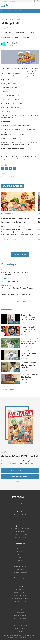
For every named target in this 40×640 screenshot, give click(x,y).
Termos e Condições (20, 628)
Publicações (20, 569)
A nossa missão (20, 532)
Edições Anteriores (20, 615)
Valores (3, 11)
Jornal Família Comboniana (20, 610)
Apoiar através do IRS (20, 595)
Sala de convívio (30, 11)
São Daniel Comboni (20, 534)
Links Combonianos (20, 537)
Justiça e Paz (20, 581)
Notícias (20, 586)
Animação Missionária (20, 572)
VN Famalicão (20, 560)
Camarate (20, 549)
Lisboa (20, 546)
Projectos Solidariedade (20, 598)
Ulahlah (16, 637)
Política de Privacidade (20, 625)
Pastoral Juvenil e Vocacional (20, 575)
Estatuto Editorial (20, 618)
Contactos (20, 632)
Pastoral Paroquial (20, 578)
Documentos (20, 604)
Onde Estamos (20, 543)
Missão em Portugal (20, 566)
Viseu (20, 555)
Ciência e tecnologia (15, 11)
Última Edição (20, 613)
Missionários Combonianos (20, 529)
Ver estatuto (20, 482)
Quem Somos (20, 526)
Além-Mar (20, 504)
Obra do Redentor (20, 601)
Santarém (20, 552)
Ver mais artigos (20, 302)
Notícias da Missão (20, 592)
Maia (20, 558)
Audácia (20, 508)
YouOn (30, 637)
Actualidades (20, 589)
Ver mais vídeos (7, 390)
